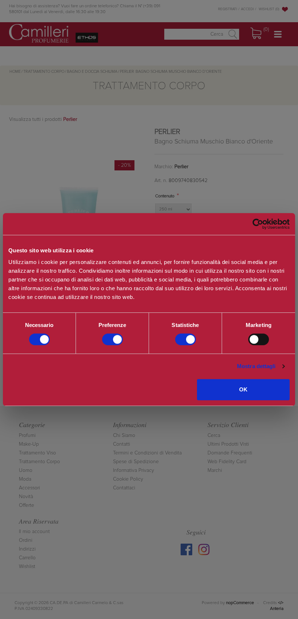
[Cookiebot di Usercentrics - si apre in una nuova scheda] (258, 223)
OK (243, 389)
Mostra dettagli (256, 366)
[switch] (112, 339)
